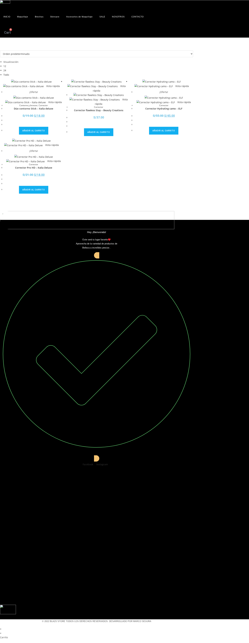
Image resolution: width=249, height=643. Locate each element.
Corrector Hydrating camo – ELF (163, 108)
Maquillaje (22, 17)
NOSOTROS (118, 17)
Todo (6, 74)
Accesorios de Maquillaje (79, 17)
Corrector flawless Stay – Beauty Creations (98, 110)
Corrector (43, 105)
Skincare (54, 17)
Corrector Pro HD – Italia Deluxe (33, 167)
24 (4, 70)
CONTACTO (137, 17)
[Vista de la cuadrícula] (1, 48)
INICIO (6, 17)
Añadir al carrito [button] (33, 130)
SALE (102, 17)
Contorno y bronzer (28, 105)
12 (4, 66)
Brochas (39, 17)
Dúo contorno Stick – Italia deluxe (33, 108)
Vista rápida (53, 86)
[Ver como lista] (3, 48)
